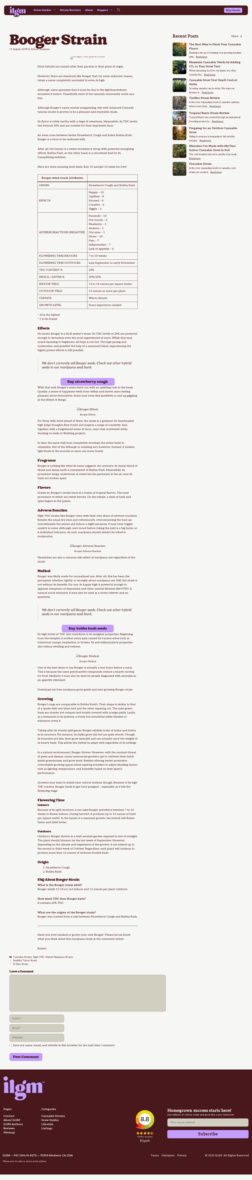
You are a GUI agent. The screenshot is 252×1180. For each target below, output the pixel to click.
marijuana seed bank (76, 367)
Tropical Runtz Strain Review (209, 113)
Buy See (231, 10)
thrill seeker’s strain (78, 333)
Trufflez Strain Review (204, 98)
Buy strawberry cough (87, 382)
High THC (38, 957)
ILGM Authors (13, 1124)
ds (238, 10)
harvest (84, 814)
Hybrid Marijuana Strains (59, 957)
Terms (155, 1155)
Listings (46, 1128)
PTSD (125, 588)
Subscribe (208, 1134)
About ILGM (11, 1120)
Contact (8, 1116)
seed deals (75, 166)
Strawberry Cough (89, 135)
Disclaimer (168, 1155)
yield (54, 822)
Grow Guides (42, 10)
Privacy (182, 1155)
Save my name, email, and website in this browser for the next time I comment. (64, 1045)
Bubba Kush (124, 135)
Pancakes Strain (200, 164)
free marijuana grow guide (73, 689)
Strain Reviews (70, 10)
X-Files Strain (20, 964)
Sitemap (9, 1132)
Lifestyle (47, 1124)
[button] (118, 10)
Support (102, 10)
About (89, 10)
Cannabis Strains (22, 957)
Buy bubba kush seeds (88, 628)
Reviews (9, 1128)
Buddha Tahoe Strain (25, 960)
